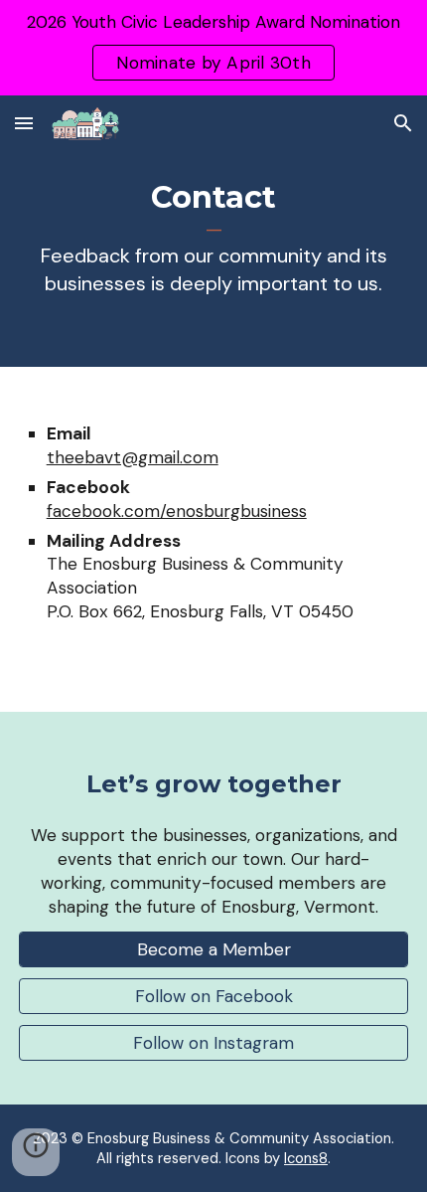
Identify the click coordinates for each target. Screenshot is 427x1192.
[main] (214, 245)
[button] (24, 122)
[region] (213, 47)
